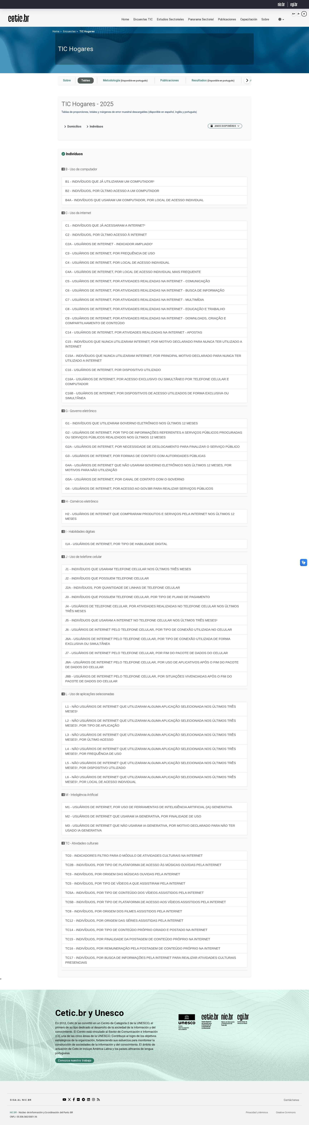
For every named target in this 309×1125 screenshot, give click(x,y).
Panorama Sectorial (201, 19)
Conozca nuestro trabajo (74, 1060)
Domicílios (74, 126)
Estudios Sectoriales (170, 19)
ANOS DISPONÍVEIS (225, 126)
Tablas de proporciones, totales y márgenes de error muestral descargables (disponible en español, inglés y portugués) (129, 112)
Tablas (85, 80)
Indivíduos (96, 126)
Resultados (213, 80)
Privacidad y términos (257, 1112)
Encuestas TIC (143, 19)
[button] (281, 19)
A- (299, 13)
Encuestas (69, 31)
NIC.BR (13, 1112)
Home (125, 19)
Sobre (265, 19)
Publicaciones (227, 19)
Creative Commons (286, 1112)
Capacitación (248, 19)
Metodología (125, 80)
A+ (293, 13)
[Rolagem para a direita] (247, 80)
